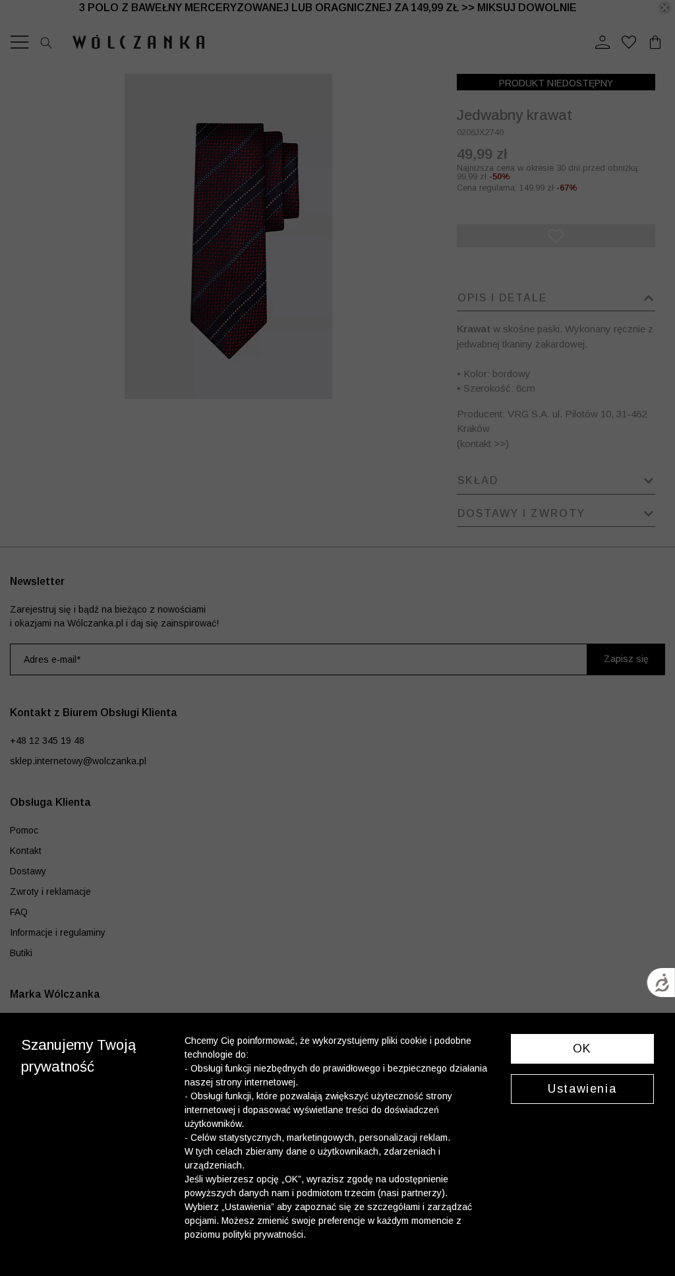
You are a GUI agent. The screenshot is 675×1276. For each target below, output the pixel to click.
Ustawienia (582, 1088)
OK (582, 1048)
